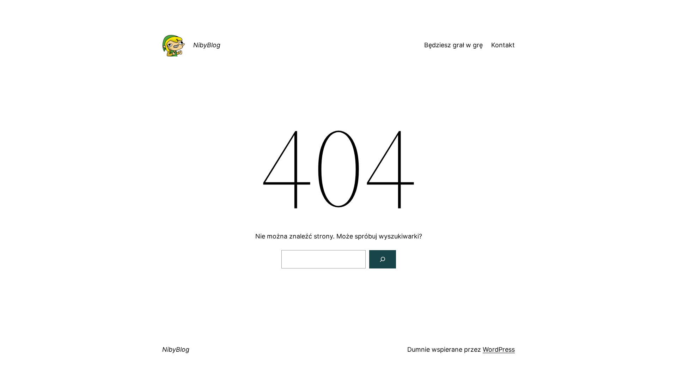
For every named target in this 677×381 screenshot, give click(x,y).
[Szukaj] (382, 259)
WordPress (499, 349)
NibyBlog (206, 45)
